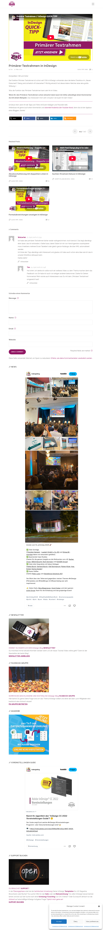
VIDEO (86, 69)
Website (12, 340)
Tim (11, 69)
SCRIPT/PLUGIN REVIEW (62, 179)
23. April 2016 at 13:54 (34, 237)
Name (11, 318)
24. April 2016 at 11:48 (38, 267)
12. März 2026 (18, 69)
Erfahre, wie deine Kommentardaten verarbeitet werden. (71, 358)
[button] (99, 906)
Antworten (24, 262)
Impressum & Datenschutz (59, 926)
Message (13, 298)
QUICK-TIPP (81, 69)
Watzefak (22, 237)
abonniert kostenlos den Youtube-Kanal (59, 108)
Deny (75, 921)
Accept (59, 921)
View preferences (92, 921)
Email (11, 329)
